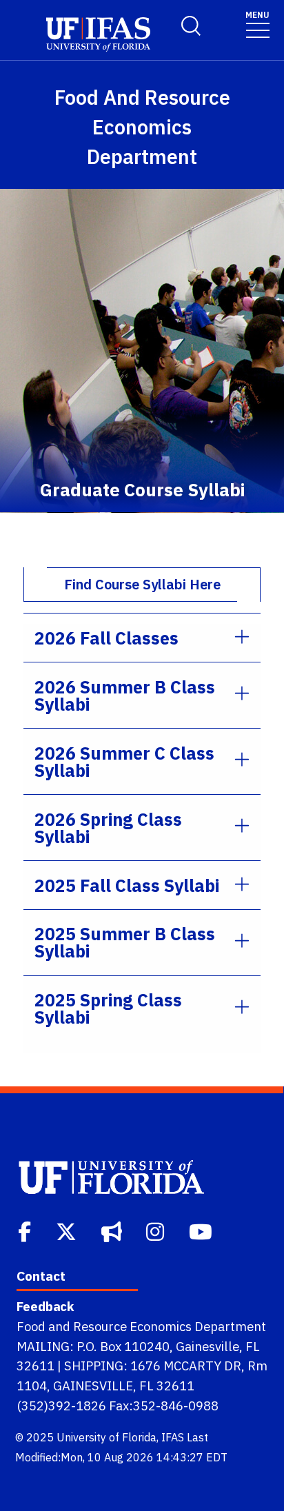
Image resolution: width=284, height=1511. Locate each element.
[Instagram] (156, 1230)
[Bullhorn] (113, 1230)
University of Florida (106, 1437)
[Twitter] (67, 1230)
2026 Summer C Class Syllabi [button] (124, 762)
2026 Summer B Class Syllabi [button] (124, 696)
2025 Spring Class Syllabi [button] (108, 1008)
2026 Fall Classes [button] (106, 638)
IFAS (172, 1437)
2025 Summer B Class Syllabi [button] (124, 942)
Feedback (45, 1306)
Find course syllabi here (142, 584)
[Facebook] (26, 1230)
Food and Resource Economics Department (141, 1326)
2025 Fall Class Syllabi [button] (126, 885)
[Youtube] (202, 1230)
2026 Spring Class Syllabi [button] (108, 828)
